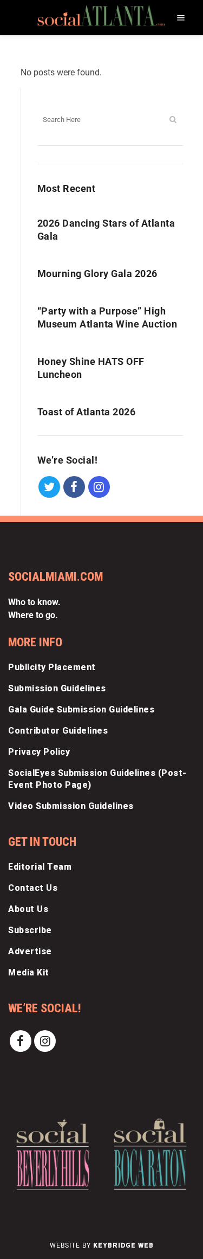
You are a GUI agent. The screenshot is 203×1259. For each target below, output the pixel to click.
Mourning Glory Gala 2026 (97, 273)
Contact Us (32, 888)
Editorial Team (39, 867)
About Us (28, 909)
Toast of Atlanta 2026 (86, 411)
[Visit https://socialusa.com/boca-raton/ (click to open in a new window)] (150, 1154)
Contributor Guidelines (58, 730)
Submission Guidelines (57, 688)
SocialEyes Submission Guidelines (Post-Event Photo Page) (97, 779)
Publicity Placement (52, 667)
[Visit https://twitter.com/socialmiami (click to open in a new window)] (49, 486)
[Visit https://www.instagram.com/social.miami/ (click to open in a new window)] (99, 486)
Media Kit (28, 972)
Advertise (30, 951)
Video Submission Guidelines (71, 806)
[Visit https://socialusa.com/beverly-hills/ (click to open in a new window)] (52, 1154)
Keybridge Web (123, 1245)
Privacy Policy (39, 752)
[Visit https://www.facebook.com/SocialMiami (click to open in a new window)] (74, 486)
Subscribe (30, 930)
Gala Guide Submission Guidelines (81, 709)
